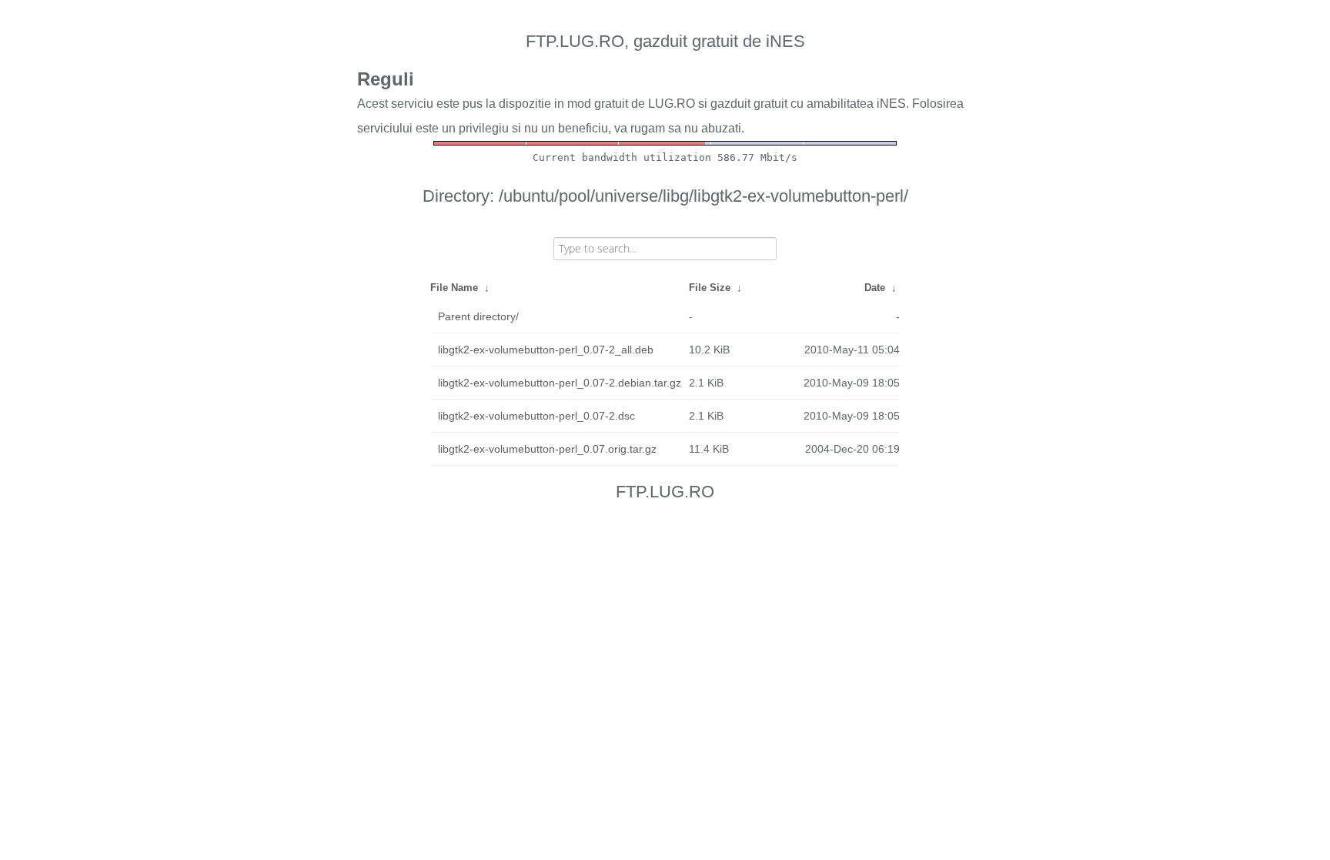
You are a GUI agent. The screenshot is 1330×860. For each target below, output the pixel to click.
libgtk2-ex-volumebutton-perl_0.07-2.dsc (536, 416)
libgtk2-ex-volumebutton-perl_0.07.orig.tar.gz (547, 449)
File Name (454, 287)
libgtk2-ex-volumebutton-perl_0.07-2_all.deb (545, 349)
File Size (709, 287)
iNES (891, 103)
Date (874, 287)
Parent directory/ (478, 316)
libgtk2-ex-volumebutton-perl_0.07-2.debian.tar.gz (559, 382)
